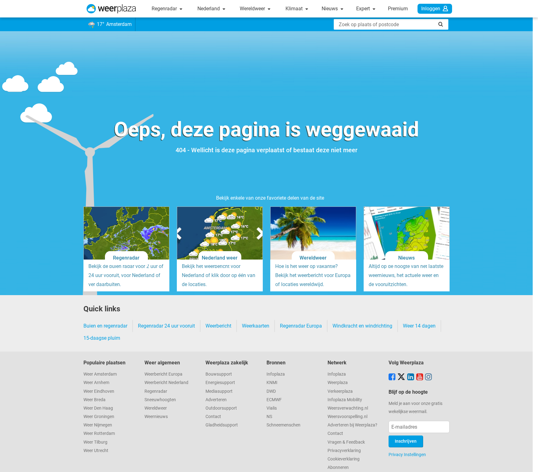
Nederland (209, 9)
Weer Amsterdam (100, 374)
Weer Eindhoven (98, 391)
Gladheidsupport (221, 425)
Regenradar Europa (301, 326)
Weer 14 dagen (419, 326)
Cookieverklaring (344, 459)
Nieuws (330, 9)
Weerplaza (338, 382)
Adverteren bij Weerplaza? (352, 425)
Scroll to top (528, 462)
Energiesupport (220, 382)
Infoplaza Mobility (345, 399)
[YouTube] (419, 377)
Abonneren (338, 467)
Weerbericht (218, 326)
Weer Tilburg (95, 442)
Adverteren (216, 399)
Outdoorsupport (221, 408)
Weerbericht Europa (163, 374)
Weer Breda (94, 399)
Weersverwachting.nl (348, 408)
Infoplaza (276, 374)
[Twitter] (401, 377)
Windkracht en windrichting (362, 326)
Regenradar (165, 9)
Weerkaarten (255, 326)
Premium (398, 9)
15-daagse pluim (101, 338)
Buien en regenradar (105, 326)
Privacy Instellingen (407, 454)
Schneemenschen (283, 425)
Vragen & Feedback (346, 442)
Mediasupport (219, 391)
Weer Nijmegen (97, 425)
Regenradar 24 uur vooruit (166, 326)
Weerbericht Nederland (166, 382)
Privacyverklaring (344, 450)
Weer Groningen (98, 416)
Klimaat (295, 9)
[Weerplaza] (111, 9)
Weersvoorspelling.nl (347, 416)
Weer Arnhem (96, 382)
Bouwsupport (218, 374)
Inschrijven (406, 441)
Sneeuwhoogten (160, 399)
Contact (213, 416)
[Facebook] (392, 377)
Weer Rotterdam (99, 433)
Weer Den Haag (98, 408)
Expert (363, 9)
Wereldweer (253, 9)
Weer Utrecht (95, 450)
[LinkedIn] (410, 377)
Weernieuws (156, 416)
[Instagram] (428, 377)
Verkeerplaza (340, 391)
